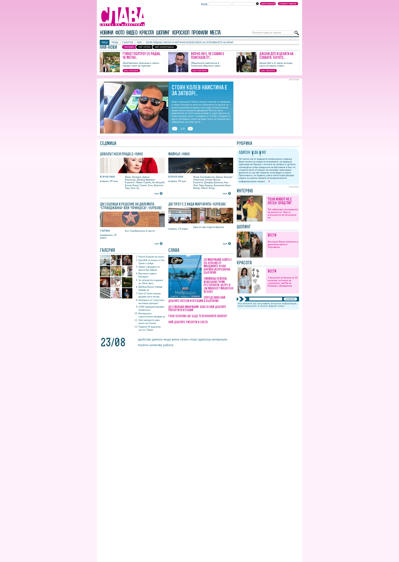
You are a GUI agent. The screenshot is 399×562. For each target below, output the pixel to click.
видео (131, 32)
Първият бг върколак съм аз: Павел (149, 328)
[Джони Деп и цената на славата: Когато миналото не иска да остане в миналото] (246, 71)
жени (175, 339)
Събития (127, 42)
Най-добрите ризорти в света (188, 322)
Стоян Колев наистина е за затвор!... (199, 90)
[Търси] (296, 33)
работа (168, 345)
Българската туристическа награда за (151, 315)
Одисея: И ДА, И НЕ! (252, 152)
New (139, 42)
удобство (144, 339)
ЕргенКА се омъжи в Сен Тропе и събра (151, 262)
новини (106, 32)
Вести (272, 235)
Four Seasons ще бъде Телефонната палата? (197, 316)
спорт (193, 339)
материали (219, 339)
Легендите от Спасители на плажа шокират (151, 301)
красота (146, 32)
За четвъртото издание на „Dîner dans (150, 282)
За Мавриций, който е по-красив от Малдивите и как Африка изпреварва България (218, 266)
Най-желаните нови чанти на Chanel (149, 321)
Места (215, 32)
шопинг (163, 32)
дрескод (204, 339)
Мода (115, 42)
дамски (157, 339)
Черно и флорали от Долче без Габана (149, 268)
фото (119, 32)
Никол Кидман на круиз (151, 256)
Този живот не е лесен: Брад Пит (280, 201)
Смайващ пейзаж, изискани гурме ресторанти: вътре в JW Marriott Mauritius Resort (219, 284)
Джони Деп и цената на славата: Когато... (276, 55)
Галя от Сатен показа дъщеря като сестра (149, 295)
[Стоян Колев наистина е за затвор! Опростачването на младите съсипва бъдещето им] (134, 132)
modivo (143, 345)
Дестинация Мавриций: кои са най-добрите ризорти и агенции (197, 308)
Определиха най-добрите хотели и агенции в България (197, 299)
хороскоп (180, 32)
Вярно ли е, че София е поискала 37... (207, 55)
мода (167, 339)
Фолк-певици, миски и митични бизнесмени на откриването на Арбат (190, 42)
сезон (184, 339)
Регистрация (268, 3)
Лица (104, 42)
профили (199, 32)
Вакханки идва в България (147, 275)
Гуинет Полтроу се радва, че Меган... (141, 55)
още (156, 193)
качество (155, 345)
